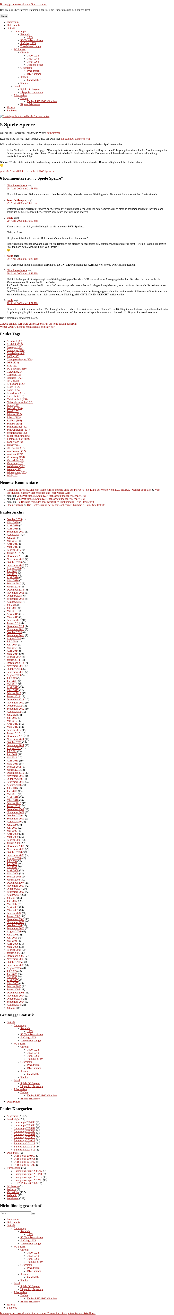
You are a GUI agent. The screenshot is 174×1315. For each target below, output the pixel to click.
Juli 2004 (12, 1007)
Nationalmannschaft (20, 402)
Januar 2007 (13, 916)
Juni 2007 (12, 901)
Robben (14, 420)
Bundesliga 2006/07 (24, 1128)
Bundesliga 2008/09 (24, 1134)
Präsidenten (33, 70)
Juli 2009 (12, 824)
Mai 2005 (12, 977)
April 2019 (13, 525)
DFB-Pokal (13, 1152)
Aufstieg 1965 (28, 43)
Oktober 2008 (14, 852)
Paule (13, 405)
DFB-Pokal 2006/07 (25, 1155)
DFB (13, 362)
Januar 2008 (13, 879)
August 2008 (14, 858)
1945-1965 (33, 61)
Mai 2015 (12, 611)
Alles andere (20, 95)
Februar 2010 (14, 803)
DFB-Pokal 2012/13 (25, 1164)
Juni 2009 (12, 827)
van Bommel (16, 451)
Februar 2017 (14, 549)
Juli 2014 (12, 641)
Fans (12, 365)
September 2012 (15, 708)
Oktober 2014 (14, 632)
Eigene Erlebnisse (30, 104)
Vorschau (15, 463)
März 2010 (13, 800)
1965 (30, 37)
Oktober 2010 (14, 778)
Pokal (17, 86)
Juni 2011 (12, 754)
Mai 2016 (12, 574)
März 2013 (13, 690)
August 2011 (14, 748)
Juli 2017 (12, 537)
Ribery (14, 417)
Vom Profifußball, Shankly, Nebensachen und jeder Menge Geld (51, 495)
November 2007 (15, 885)
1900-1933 (33, 55)
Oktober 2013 (14, 669)
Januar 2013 (13, 696)
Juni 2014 (12, 644)
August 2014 (14, 638)
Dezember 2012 (15, 699)
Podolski (15, 408)
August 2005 (14, 968)
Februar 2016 (14, 583)
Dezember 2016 (15, 556)
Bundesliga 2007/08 (24, 1131)
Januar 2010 (13, 806)
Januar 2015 (13, 623)
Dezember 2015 (15, 589)
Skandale (25, 34)
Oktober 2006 (14, 925)
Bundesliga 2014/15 (24, 1149)
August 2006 (14, 931)
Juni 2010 (12, 791)
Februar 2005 (14, 986)
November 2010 (15, 775)
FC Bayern (19, 49)
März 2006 (13, 946)
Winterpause (17, 472)
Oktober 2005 (14, 962)
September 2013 (15, 672)
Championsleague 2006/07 (28, 1170)
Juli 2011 (11, 751)
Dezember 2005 (15, 955)
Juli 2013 (12, 678)
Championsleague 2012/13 (28, 1180)
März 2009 (13, 836)
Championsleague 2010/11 (28, 1174)
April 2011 (12, 760)
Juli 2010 (12, 788)
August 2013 (14, 675)
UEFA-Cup (15, 448)
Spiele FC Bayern (30, 89)
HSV (13, 380)
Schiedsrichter (17, 426)
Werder (14, 469)
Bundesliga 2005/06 (24, 1125)
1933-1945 (33, 58)
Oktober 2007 (14, 888)
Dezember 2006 (15, 919)
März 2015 (13, 617)
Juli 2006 (12, 934)
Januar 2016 (13, 586)
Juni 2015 (12, 607)
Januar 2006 (13, 952)
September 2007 (15, 891)
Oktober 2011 (14, 742)
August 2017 (14, 534)
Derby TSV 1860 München (42, 101)
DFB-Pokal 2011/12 (24, 1161)
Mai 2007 (12, 904)
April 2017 (13, 543)
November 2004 (15, 995)
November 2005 (15, 959)
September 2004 (15, 1001)
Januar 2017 (13, 553)
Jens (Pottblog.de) (17, 200)
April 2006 (13, 943)
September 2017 (15, 531)
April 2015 (13, 614)
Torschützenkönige (30, 46)
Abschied (14, 341)
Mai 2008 (12, 867)
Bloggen (14, 347)
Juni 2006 (12, 937)
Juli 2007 (12, 897)
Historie (11, 107)
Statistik (11, 28)
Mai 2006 (12, 940)
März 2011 (12, 763)
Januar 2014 (13, 659)
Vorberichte (15, 460)
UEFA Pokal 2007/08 (25, 1183)
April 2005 (13, 980)
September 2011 (15, 745)
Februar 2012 (14, 730)
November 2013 (15, 665)
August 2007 (14, 894)
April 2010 (13, 797)
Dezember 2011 (15, 736)
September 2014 (15, 635)
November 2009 (15, 812)
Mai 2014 (12, 647)
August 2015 (14, 601)
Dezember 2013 (15, 662)
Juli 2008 (12, 861)
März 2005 (13, 983)
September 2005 (15, 965)
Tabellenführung (18, 435)
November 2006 (15, 922)
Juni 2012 (12, 717)
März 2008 (13, 873)
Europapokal (14, 1167)
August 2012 (14, 711)
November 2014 (15, 629)
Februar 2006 (14, 949)
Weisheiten (16, 466)
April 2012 (13, 723)
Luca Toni (15, 396)
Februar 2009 (14, 839)
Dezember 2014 (15, 626)
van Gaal (15, 454)
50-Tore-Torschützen (31, 40)
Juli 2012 (12, 714)
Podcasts (11, 1189)
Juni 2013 (12, 681)
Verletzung (16, 457)
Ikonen (24, 76)
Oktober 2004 (14, 998)
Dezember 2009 (15, 809)
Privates (14, 414)
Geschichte (26, 67)
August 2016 (14, 568)
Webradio (12, 1195)
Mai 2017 (12, 540)
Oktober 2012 (14, 705)
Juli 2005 (12, 971)
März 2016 (13, 580)
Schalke (14, 423)
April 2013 (13, 687)
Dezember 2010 (15, 772)
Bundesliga (20, 31)
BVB (13, 356)
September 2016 (15, 565)
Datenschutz (13, 25)
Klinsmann (16, 383)
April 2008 (13, 870)
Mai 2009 (12, 830)
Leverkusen (15, 393)
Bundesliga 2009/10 (24, 1137)
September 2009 (15, 818)
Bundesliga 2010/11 (24, 1140)
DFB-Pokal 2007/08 (25, 1158)
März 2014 (13, 653)
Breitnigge (15, 350)
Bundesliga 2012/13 (24, 1146)
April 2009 (13, 833)
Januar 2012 (13, 733)
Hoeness (14, 377)
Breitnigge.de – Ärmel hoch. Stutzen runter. (23, 4)
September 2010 (15, 781)
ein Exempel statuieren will (75, 138)
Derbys (24, 98)
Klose (13, 386)
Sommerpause (17, 432)
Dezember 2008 (15, 846)
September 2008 (15, 855)
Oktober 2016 (14, 562)
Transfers (15, 444)
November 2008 (15, 849)
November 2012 (15, 702)
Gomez (14, 374)
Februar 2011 (14, 766)
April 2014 (13, 650)
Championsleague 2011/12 (28, 1177)
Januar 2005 (13, 989)
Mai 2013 (12, 684)
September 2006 (15, 928)
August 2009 (14, 821)
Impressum (13, 22)
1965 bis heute (35, 64)
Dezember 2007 (15, 882)
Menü (4, 16)
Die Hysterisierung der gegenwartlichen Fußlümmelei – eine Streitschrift (55, 501)
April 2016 (13, 577)
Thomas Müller (18, 438)
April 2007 (13, 907)
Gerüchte (15, 371)
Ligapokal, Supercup (31, 92)
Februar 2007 (14, 913)
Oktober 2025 (14, 519)
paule (3, 171)
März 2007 (13, 910)
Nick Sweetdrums (17, 185)
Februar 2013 (14, 693)
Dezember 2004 (15, 992)
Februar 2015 (14, 620)
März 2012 (13, 727)
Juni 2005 (12, 974)
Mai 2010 (12, 794)
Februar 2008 (14, 876)
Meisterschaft (17, 399)
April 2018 (13, 528)
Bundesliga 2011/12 (24, 1143)
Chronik (24, 52)
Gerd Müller (33, 80)
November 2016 (15, 559)
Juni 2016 (12, 571)
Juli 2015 (12, 604)
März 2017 (13, 546)
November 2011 (15, 739)
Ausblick (15, 344)
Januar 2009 (13, 843)
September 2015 (15, 598)
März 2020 (13, 522)
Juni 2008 (12, 864)
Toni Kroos (15, 441)
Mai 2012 (12, 720)
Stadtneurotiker (15, 505)
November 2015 (15, 592)
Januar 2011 (13, 769)
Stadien (24, 83)
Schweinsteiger (18, 429)
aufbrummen (53, 132)
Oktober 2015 (14, 595)
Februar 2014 (14, 656)
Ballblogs (12, 110)
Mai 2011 (12, 757)
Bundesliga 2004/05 (24, 1122)
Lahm (13, 390)
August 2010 (14, 785)
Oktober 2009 (14, 815)
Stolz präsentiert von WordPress (78, 1313)
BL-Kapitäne (34, 73)
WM (12, 475)
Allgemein (48, 171)
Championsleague (19, 359)
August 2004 (14, 1004)
